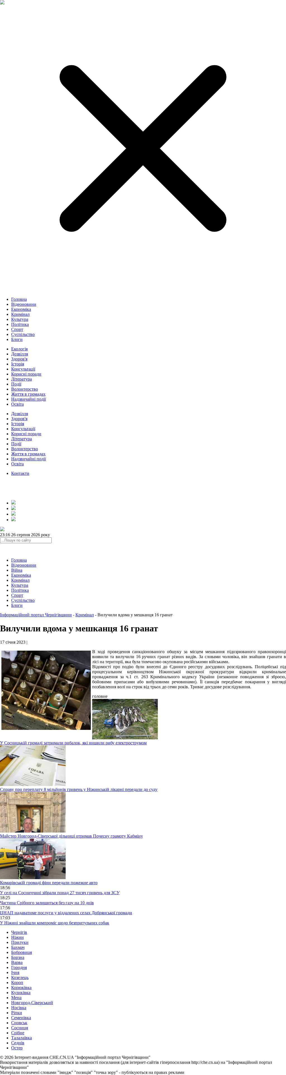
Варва (17, 962)
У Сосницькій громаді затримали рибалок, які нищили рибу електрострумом (73, 742)
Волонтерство (24, 389)
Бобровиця (21, 952)
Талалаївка (21, 1037)
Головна (19, 299)
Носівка (18, 1007)
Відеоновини (23, 304)
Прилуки (19, 942)
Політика (20, 324)
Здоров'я (19, 359)
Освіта (17, 404)
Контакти (20, 473)
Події (16, 384)
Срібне (17, 1032)
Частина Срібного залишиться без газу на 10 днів (47, 902)
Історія (17, 364)
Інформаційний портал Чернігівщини (36, 614)
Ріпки (16, 1012)
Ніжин (17, 937)
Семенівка (21, 1017)
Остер (17, 1047)
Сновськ (19, 1022)
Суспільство (23, 334)
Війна (16, 570)
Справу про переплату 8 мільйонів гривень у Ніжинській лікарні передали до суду (79, 789)
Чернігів (19, 932)
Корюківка (21, 987)
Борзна (17, 957)
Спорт (17, 329)
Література (21, 379)
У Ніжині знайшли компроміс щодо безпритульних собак (54, 922)
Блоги (17, 339)
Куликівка (20, 992)
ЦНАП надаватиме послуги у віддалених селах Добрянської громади (66, 912)
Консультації (23, 369)
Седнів (17, 1042)
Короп (17, 982)
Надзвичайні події (28, 399)
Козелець (19, 977)
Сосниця (19, 1027)
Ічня (15, 972)
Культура (19, 319)
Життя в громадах (28, 394)
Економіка (21, 309)
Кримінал (20, 314)
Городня (19, 967)
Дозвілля (19, 354)
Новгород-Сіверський (32, 1002)
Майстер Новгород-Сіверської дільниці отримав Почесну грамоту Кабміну (71, 836)
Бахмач (18, 947)
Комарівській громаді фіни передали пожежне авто (48, 882)
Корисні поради (26, 374)
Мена (16, 997)
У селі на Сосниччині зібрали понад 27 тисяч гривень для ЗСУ (60, 892)
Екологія (19, 349)
